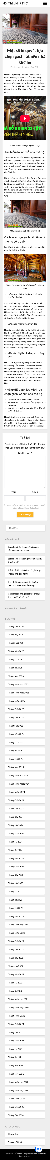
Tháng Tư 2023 (15, 891)
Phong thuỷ (13, 1134)
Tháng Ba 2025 (15, 750)
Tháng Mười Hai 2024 (18, 775)
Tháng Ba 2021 (15, 1057)
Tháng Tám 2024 (16, 808)
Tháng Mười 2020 (16, 1098)
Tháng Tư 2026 (15, 659)
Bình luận (25, 453)
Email (36, 492)
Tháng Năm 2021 (16, 1040)
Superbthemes (25, 1156)
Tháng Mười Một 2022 (18, 924)
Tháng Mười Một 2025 (18, 692)
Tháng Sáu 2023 (15, 883)
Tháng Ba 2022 (15, 991)
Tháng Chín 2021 (16, 1024)
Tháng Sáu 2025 (15, 725)
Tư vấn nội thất (15, 1142)
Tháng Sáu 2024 (15, 825)
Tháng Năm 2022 (16, 974)
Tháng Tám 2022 (16, 949)
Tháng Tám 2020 (16, 1115)
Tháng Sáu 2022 (15, 966)
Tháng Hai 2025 (15, 759)
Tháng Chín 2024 (16, 800)
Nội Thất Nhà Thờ (15, 3)
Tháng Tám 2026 (16, 626)
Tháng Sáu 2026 (15, 643)
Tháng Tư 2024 (15, 841)
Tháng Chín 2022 (16, 941)
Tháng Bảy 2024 (15, 817)
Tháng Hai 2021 (15, 1065)
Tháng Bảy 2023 (15, 875)
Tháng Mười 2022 (16, 933)
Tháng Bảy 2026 (15, 634)
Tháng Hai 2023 (15, 908)
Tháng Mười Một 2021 (18, 1007)
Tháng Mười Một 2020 (18, 1090)
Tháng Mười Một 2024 (18, 783)
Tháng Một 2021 (16, 1073)
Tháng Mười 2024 (16, 792)
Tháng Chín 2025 (16, 709)
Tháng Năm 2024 (16, 833)
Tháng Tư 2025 (15, 742)
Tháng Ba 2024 (15, 850)
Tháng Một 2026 (16, 676)
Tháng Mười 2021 (16, 1015)
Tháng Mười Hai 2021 (18, 999)
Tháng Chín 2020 (16, 1107)
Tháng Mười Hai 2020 (18, 1082)
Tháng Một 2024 (16, 858)
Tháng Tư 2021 (15, 1049)
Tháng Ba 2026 (15, 667)
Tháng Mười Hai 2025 (18, 684)
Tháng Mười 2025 (16, 701)
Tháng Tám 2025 (16, 717)
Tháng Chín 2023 (16, 866)
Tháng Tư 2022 (15, 982)
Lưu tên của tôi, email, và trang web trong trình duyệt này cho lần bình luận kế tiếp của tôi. (26, 506)
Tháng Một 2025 (16, 767)
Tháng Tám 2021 (16, 1032)
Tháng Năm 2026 (16, 651)
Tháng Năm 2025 (16, 734)
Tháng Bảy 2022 (15, 958)
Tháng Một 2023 (16, 916)
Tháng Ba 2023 (15, 899)
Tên (14, 492)
